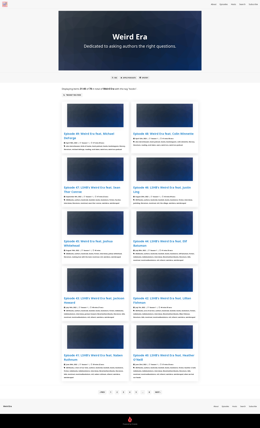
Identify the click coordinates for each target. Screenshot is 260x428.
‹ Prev (102, 392)
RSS (115, 78)
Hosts (233, 4)
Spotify (145, 78)
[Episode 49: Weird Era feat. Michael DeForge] (95, 115)
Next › (157, 392)
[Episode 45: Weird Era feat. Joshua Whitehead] (95, 223)
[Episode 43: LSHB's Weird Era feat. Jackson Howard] (95, 280)
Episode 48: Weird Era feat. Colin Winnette (163, 134)
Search (242, 4)
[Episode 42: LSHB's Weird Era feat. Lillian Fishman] (164, 280)
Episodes (224, 4)
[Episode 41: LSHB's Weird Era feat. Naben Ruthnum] (95, 337)
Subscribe (253, 4)
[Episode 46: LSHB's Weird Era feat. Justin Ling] (164, 169)
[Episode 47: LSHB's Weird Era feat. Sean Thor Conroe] (95, 169)
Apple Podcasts (129, 78)
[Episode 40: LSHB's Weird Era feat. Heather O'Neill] (164, 337)
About (213, 4)
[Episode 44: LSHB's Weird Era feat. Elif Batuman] (164, 223)
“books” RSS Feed (73, 95)
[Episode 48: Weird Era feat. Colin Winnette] (164, 115)
